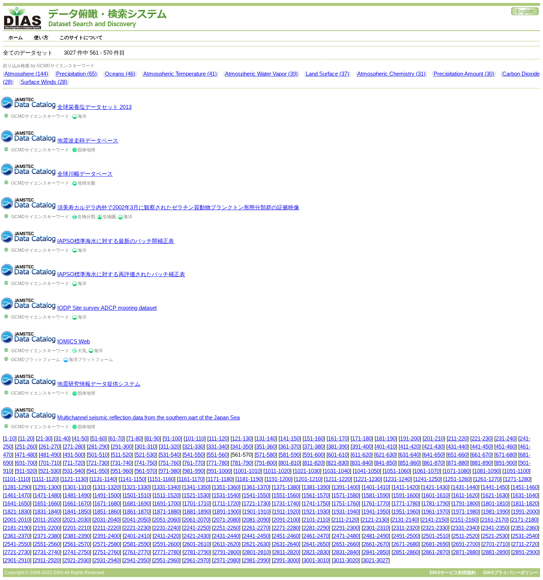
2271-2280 (286, 528)
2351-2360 (525, 528)
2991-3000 (286, 560)
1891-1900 (226, 512)
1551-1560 (286, 495)
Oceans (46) (120, 74)
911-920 (25, 471)
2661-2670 (376, 544)
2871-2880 (465, 552)
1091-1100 (516, 471)
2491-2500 (406, 536)
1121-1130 (74, 479)
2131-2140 (404, 520)
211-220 (457, 439)
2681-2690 (435, 544)
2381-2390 (77, 536)
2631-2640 (286, 544)
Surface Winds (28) (44, 82)
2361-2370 (17, 536)
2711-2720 (525, 544)
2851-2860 (406, 552)
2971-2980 (226, 560)
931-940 (73, 471)
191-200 (410, 439)
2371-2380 (47, 536)
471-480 (26, 455)
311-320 (170, 447)
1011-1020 (277, 471)
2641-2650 (316, 544)
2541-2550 (17, 544)
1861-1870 (137, 512)
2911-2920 (46, 560)
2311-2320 (405, 528)
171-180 (362, 439)
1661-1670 (77, 504)
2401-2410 (137, 536)
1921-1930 (316, 512)
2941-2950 (136, 560)
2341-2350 (495, 528)
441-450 (481, 447)
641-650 (433, 455)
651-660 (457, 455)
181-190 (386, 439)
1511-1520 (166, 495)
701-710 (50, 463)
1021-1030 (307, 471)
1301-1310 (77, 487)
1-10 (9, 439)
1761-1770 (376, 504)
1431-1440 (465, 487)
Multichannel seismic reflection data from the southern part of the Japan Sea (148, 418)
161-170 (338, 439)
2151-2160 (464, 520)
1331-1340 (166, 487)
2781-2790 (196, 552)
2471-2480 (346, 536)
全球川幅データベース (85, 174)
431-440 (457, 447)
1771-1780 (406, 504)
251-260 (26, 447)
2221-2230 (136, 528)
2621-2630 (256, 544)
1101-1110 (16, 479)
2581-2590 (137, 544)
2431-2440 (226, 536)
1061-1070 (427, 471)
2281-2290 (316, 528)
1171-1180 (220, 479)
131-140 (266, 439)
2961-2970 (196, 560)
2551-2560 (47, 544)
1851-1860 (107, 512)
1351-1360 (226, 487)
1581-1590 (376, 495)
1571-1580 (346, 495)
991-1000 (219, 471)
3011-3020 (345, 560)
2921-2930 (76, 560)
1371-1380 (286, 487)
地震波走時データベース (87, 141)
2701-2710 (495, 544)
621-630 (385, 455)
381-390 (338, 447)
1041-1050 (367, 471)
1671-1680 (107, 504)
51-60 (98, 439)
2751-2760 (107, 552)
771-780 (218, 463)
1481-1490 (77, 495)
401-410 (386, 447)
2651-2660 (346, 544)
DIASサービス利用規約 (453, 572)
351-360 (266, 447)
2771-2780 (167, 552)
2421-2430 (196, 536)
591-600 (314, 455)
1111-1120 (45, 479)
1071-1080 (456, 471)
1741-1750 (316, 504)
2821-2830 (316, 552)
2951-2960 (166, 560)
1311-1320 (106, 487)
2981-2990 (256, 560)
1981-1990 (495, 512)
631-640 (409, 455)
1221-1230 (367, 479)
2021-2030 (76, 520)
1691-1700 (167, 504)
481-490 (50, 455)
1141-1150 (132, 479)
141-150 (290, 439)
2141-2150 (434, 520)
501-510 (98, 455)
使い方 (41, 37)
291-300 (122, 447)
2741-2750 (77, 552)
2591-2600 (167, 544)
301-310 (146, 447)
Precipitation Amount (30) (464, 74)
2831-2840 (346, 552)
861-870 (433, 463)
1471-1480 (47, 495)
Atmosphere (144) (26, 74)
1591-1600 (406, 495)
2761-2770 (137, 552)
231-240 (505, 439)
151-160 (314, 439)
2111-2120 (345, 520)
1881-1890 (196, 512)
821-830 (337, 463)
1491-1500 (107, 495)
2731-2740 (47, 552)
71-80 (134, 439)
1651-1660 (47, 504)
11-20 (26, 439)
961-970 (146, 471)
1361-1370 (256, 487)
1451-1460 (525, 487)
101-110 (194, 439)
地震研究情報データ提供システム (98, 384)
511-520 (122, 455)
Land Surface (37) (327, 74)
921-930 (49, 471)
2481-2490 (376, 536)
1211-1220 (338, 479)
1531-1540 (226, 495)
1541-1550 (256, 495)
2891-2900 (525, 552)
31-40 (62, 439)
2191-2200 (47, 528)
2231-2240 (166, 528)
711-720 (73, 463)
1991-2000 (525, 512)
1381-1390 (316, 487)
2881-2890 (495, 552)
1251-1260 (457, 479)
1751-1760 (346, 504)
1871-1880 (167, 512)
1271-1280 (517, 479)
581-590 (290, 455)
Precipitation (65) (76, 74)
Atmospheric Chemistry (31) (391, 74)
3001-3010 (316, 560)
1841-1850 (77, 512)
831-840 (361, 463)
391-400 (362, 447)
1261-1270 (487, 479)
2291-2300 (346, 528)
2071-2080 (226, 520)
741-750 (146, 463)
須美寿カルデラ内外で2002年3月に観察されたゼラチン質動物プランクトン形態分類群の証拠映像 (178, 207)
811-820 (313, 463)
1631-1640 (525, 495)
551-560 (218, 455)
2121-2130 (374, 520)
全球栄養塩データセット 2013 (94, 107)
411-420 (409, 447)
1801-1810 (495, 504)
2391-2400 (107, 536)
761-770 (194, 463)
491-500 (74, 455)
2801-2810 (256, 552)
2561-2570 (77, 544)
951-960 (122, 471)
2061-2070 (196, 520)
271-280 (74, 447)
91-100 (172, 439)
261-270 (50, 447)
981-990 (194, 471)
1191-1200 (278, 479)
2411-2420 (166, 536)
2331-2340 (465, 528)
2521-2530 (495, 536)
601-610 (338, 455)
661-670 (481, 455)
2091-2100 (286, 520)
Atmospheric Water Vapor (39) (261, 74)
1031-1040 (337, 471)
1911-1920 (286, 512)
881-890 (481, 463)
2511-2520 (465, 536)
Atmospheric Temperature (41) (180, 74)
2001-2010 (17, 520)
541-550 (194, 455)
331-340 (218, 447)
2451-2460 (286, 536)
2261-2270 (256, 528)
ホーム (15, 37)
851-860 (409, 463)
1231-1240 (397, 479)
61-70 (116, 439)
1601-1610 (435, 495)
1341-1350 (196, 487)
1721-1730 (256, 504)
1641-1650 (17, 504)
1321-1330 (136, 487)
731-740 (122, 463)
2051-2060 (166, 520)
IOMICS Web (73, 341)
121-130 (242, 439)
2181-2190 (17, 528)
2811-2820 (286, 552)
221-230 (481, 439)
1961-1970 (435, 512)
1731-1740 (286, 504)
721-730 (97, 463)
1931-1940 (346, 512)
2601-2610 (196, 544)
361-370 (290, 447)
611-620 (361, 455)
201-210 (434, 439)
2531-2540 (525, 536)
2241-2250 (196, 528)
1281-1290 (17, 487)
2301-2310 (376, 528)
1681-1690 (137, 504)
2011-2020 (46, 520)
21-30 (44, 439)
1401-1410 (376, 487)
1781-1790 (435, 504)
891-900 (505, 463)
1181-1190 (249, 479)
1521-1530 (196, 495)
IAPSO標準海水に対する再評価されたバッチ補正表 (121, 274)
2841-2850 (376, 552)
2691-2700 (465, 544)
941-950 (97, 471)
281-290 (98, 447)
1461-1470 (17, 495)
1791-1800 (465, 504)
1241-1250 (427, 479)
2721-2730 (17, 552)
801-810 (290, 463)
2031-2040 (106, 520)
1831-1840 (47, 512)
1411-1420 (405, 487)
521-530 (146, 455)
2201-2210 (77, 528)
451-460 (505, 447)
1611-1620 (465, 495)
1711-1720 (226, 504)
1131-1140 (103, 479)
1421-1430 (435, 487)
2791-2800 (226, 552)
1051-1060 (397, 471)
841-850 (385, 463)
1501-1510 (137, 495)
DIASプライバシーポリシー (510, 572)
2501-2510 (435, 536)
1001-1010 (247, 471)
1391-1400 (346, 487)
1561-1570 (316, 495)
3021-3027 (375, 560)
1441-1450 (495, 487)
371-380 (314, 447)
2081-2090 (256, 520)
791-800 (266, 463)
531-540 (170, 455)
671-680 (505, 455)
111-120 (218, 439)
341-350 (242, 447)
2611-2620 (226, 544)
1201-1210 (308, 479)
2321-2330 (435, 528)
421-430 (433, 447)
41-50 (80, 439)
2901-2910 (17, 560)
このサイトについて (81, 37)
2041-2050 (136, 520)
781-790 (242, 463)
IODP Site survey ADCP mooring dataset (107, 308)
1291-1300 (47, 487)
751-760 (170, 463)
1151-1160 (161, 479)
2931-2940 (106, 560)
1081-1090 (486, 471)
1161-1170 (190, 479)
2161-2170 (494, 520)
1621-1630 (495, 495)
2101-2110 (315, 520)
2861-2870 (435, 552)
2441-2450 (256, 536)
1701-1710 (196, 504)
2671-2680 (406, 544)
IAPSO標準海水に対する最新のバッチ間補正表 (115, 241)
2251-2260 (226, 528)
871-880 (457, 463)
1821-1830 (17, 512)
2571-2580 (107, 544)
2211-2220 (106, 528)
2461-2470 (316, 536)
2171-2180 (524, 520)
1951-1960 (406, 512)
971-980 (170, 471)
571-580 (266, 455)
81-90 (153, 439)
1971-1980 (465, 512)
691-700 (26, 463)
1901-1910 (256, 512)
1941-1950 (376, 512)
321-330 (194, 447)
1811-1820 (525, 504)
